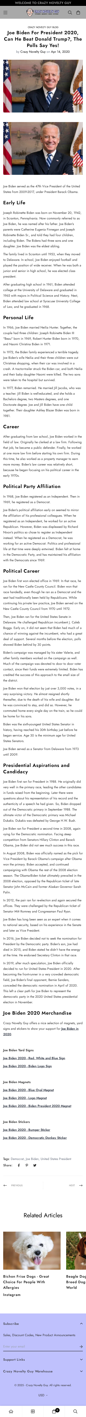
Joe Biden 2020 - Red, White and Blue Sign (34, 1058)
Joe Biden (32, 1159)
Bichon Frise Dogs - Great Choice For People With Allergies (26, 1282)
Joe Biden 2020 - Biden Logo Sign (27, 1066)
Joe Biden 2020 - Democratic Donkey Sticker (35, 1137)
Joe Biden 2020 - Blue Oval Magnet (28, 1090)
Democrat (17, 1159)
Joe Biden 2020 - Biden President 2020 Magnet (37, 1106)
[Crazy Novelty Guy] (43, 12)
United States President (56, 1159)
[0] (54, 1411)
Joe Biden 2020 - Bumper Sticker (26, 1130)
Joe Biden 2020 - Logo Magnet (25, 1098)
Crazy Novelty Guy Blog (43, 27)
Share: (7, 1165)
